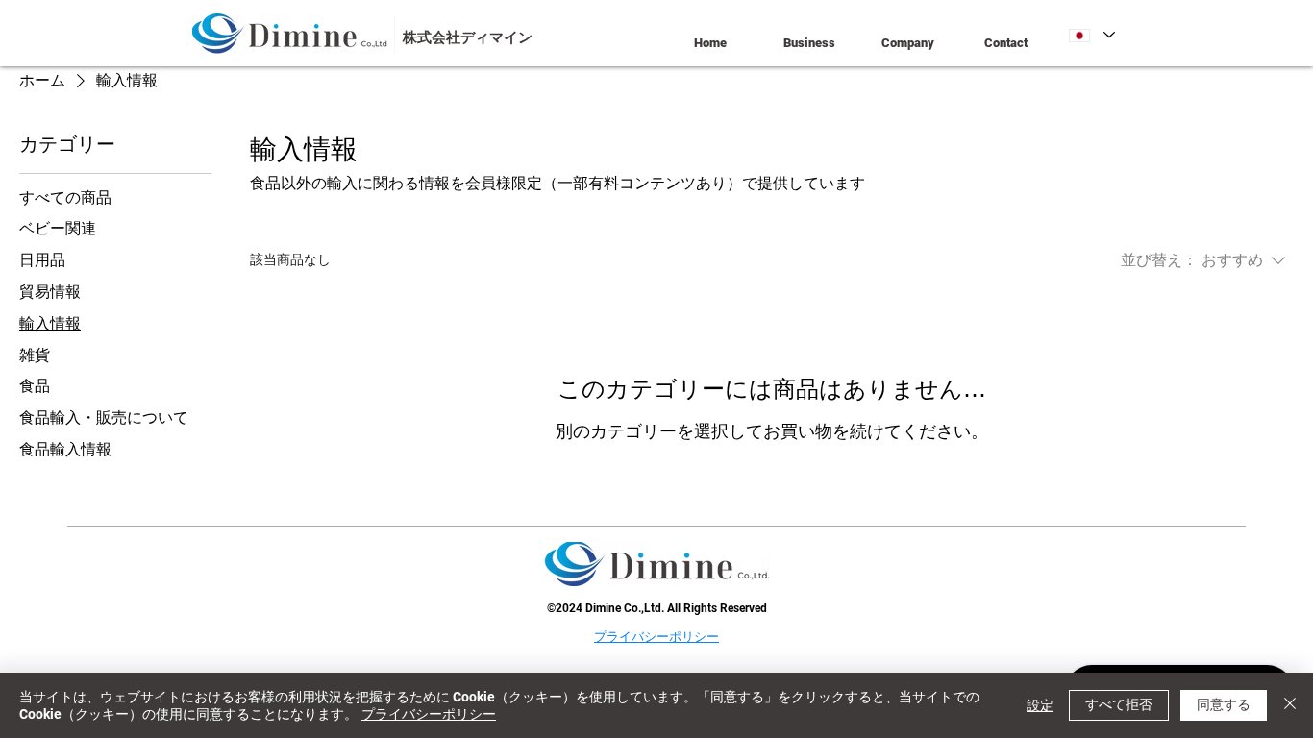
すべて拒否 (1118, 704)
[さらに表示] (378, 34)
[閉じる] (1289, 705)
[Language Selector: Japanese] (1091, 35)
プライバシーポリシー (428, 714)
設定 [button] (1040, 705)
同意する (1224, 704)
